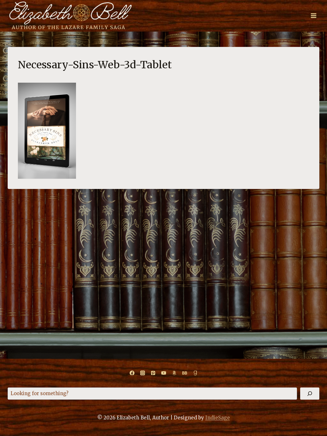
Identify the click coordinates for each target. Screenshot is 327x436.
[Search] (309, 393)
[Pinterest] (153, 373)
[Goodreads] (195, 373)
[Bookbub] (184, 373)
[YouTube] (163, 373)
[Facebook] (132, 373)
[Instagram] (142, 373)
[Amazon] (174, 373)
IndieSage (217, 418)
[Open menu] (313, 16)
